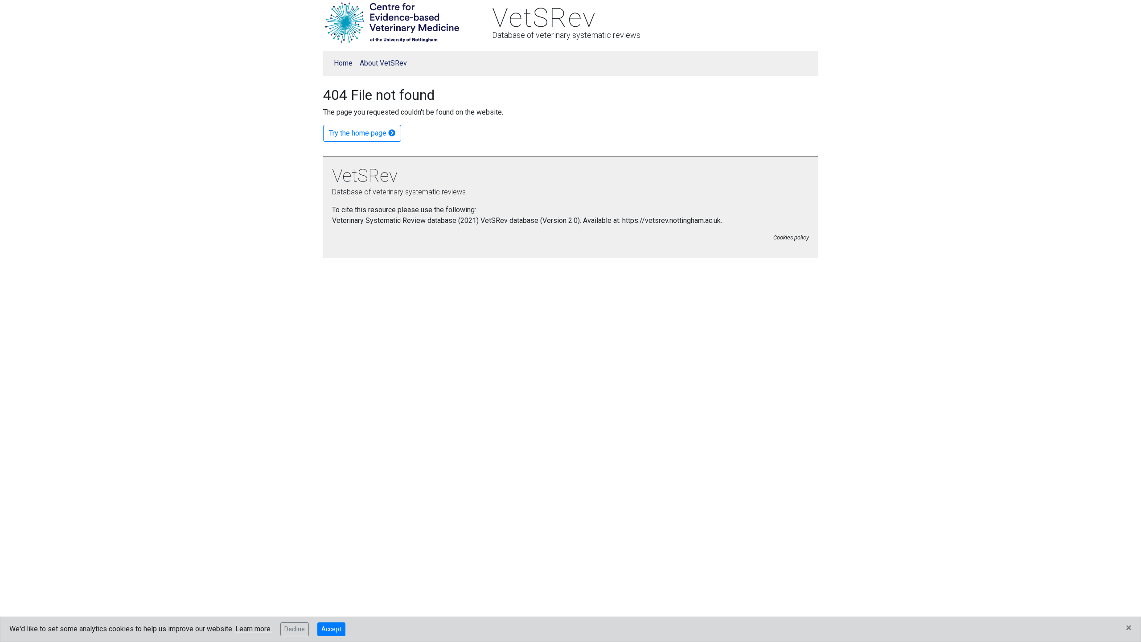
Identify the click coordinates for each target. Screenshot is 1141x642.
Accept (331, 629)
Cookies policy (791, 237)
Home (343, 63)
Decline (294, 629)
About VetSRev (383, 63)
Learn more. (253, 629)
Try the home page (358, 133)
